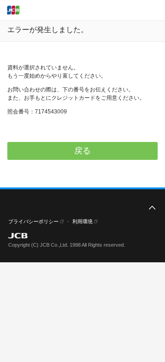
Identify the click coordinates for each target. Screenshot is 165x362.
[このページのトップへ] (152, 208)
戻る (82, 150)
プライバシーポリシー (33, 221)
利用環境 (82, 221)
